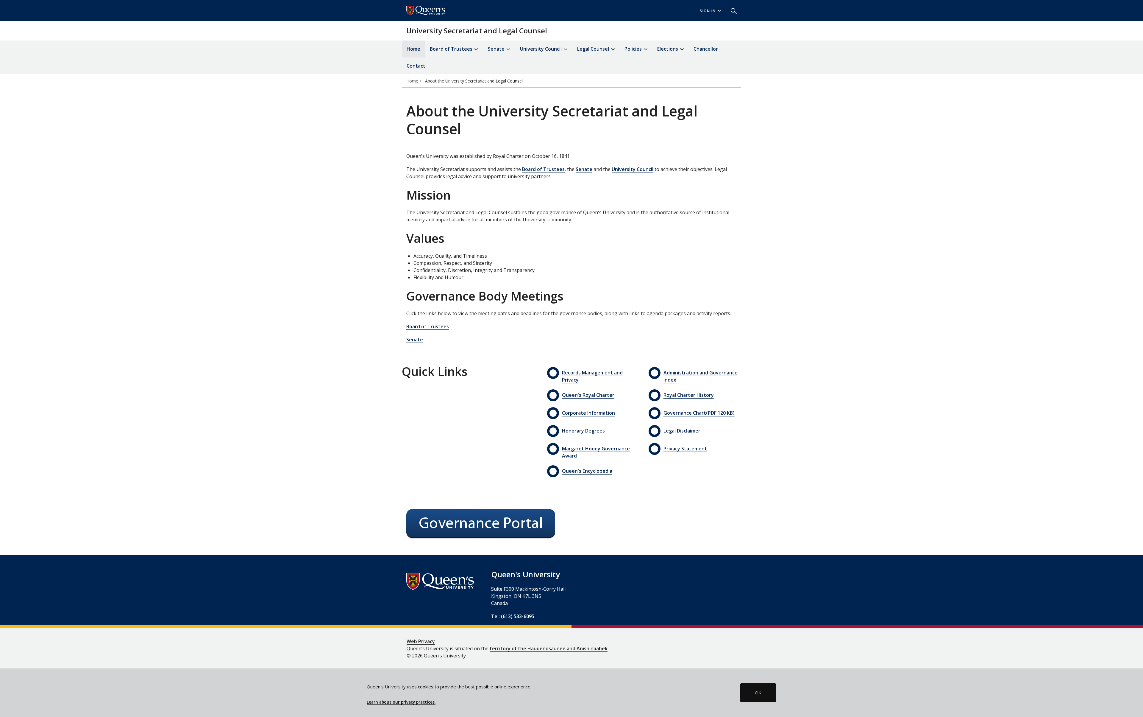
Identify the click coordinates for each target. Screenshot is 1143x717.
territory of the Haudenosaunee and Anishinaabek (549, 648)
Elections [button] (668, 49)
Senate (584, 169)
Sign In (708, 10)
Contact (416, 66)
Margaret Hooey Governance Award (596, 452)
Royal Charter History (688, 395)
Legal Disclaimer (681, 430)
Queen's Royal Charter (588, 395)
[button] (731, 10)
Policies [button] (633, 49)
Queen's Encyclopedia (587, 471)
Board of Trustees (543, 169)
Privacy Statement (685, 448)
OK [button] (758, 693)
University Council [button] (541, 49)
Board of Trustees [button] (452, 49)
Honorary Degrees (583, 430)
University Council (632, 169)
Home (413, 49)
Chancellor (706, 49)
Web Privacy (421, 641)
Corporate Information (588, 413)
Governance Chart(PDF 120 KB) (699, 413)
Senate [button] (497, 49)
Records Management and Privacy (592, 376)
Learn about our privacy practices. (401, 702)
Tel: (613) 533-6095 (512, 616)
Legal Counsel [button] (593, 49)
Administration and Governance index (700, 376)
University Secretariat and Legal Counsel (476, 30)
